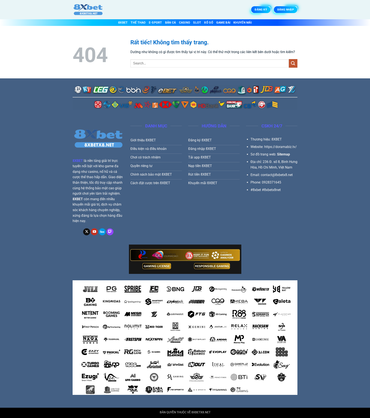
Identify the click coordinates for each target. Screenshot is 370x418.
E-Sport (155, 22)
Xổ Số (208, 22)
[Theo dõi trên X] (86, 232)
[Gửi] (293, 63)
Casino (184, 22)
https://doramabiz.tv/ (280, 147)
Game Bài (223, 22)
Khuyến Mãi (242, 22)
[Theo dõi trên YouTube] (94, 232)
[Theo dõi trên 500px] (102, 232)
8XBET (123, 22)
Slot (197, 22)
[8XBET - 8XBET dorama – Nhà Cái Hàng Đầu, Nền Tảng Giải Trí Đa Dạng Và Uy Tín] (94, 9)
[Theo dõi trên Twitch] (109, 232)
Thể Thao (138, 22)
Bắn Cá (170, 22)
